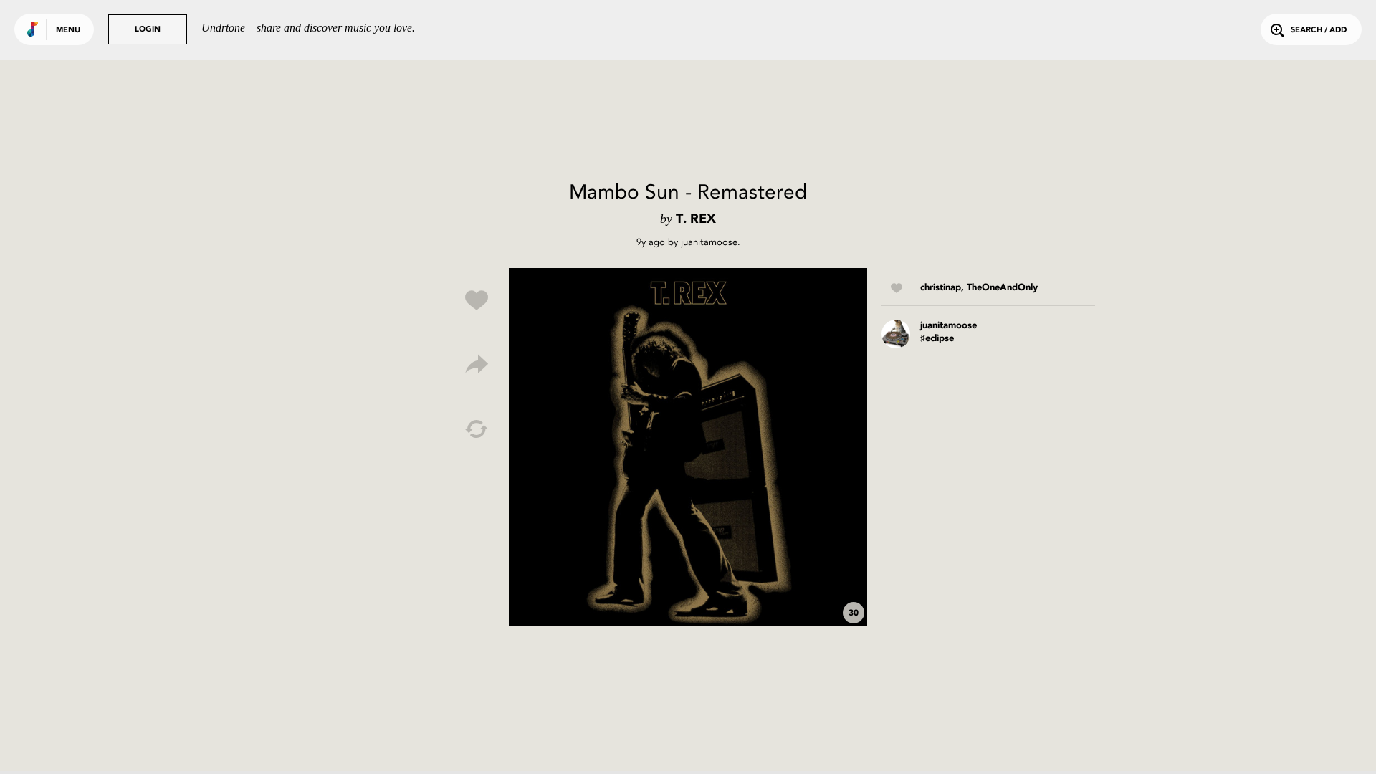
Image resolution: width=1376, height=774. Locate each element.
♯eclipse (937, 338)
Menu (68, 30)
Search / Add (1319, 30)
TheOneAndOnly (1002, 287)
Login (148, 30)
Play (688, 447)
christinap (940, 287)
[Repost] (476, 429)
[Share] (476, 365)
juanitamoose (709, 241)
